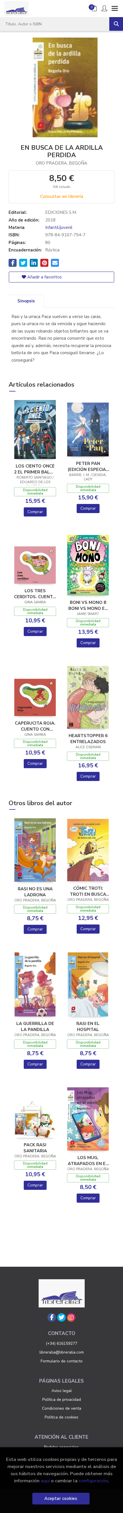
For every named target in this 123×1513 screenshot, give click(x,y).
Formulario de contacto (62, 1361)
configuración (93, 1480)
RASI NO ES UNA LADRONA (35, 891)
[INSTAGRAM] (71, 1317)
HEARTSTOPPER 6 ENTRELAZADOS (88, 738)
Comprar (35, 511)
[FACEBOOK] (51, 1317)
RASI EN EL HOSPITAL (88, 1026)
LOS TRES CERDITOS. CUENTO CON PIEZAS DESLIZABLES (35, 593)
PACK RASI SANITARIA (35, 1147)
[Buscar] (116, 24)
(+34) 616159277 (61, 1343)
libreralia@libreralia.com (61, 1352)
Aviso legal (61, 1390)
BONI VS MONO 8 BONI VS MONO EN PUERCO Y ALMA (88, 605)
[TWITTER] (61, 1317)
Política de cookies (61, 1417)
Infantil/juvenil (58, 227)
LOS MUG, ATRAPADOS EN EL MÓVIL (88, 1160)
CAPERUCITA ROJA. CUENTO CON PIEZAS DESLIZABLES (35, 726)
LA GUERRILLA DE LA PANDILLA (35, 1026)
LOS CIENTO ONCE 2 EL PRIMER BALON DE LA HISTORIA (35, 469)
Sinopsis (26, 301)
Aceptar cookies (60, 1498)
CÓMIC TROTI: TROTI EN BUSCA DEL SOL (88, 891)
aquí (45, 1480)
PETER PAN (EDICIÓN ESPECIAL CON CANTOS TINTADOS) (88, 466)
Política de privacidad (61, 1399)
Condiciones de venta (61, 1408)
